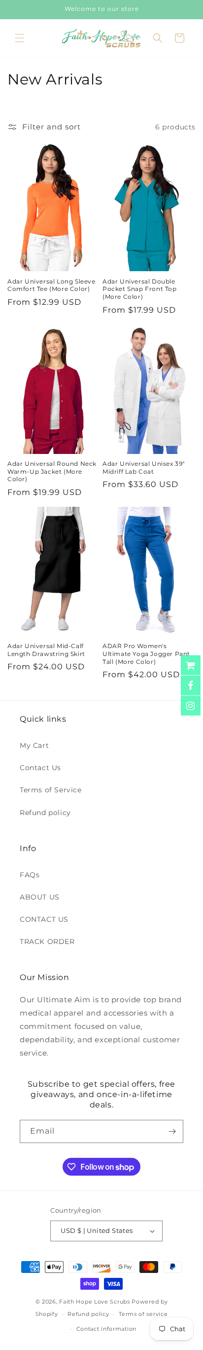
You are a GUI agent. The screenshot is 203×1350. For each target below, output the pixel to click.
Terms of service (143, 1313)
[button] (20, 38)
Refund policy (45, 812)
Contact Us (40, 767)
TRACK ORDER (47, 941)
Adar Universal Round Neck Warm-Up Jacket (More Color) (52, 471)
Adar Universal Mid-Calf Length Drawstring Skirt (46, 649)
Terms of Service (51, 789)
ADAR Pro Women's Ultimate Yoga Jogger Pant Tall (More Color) (146, 653)
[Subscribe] (172, 1131)
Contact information (106, 1328)
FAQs (29, 874)
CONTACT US (44, 919)
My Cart (34, 745)
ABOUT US (40, 897)
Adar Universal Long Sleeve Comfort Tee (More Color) (51, 285)
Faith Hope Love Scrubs (94, 1301)
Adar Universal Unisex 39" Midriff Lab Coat (143, 467)
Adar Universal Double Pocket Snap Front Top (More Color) (139, 289)
